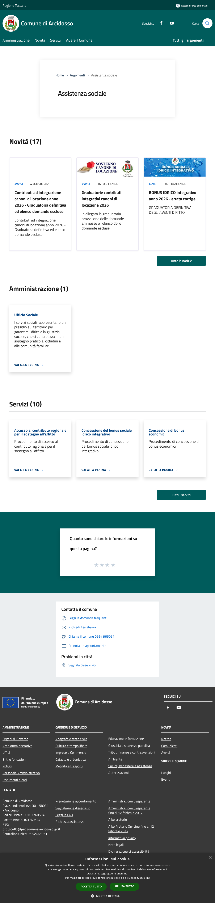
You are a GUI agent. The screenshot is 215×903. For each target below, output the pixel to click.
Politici (7, 766)
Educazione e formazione (126, 738)
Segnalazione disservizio (72, 808)
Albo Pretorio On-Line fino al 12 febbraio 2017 (131, 829)
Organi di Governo (15, 738)
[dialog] (107, 878)
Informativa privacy (122, 837)
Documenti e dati (15, 779)
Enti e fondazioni (14, 759)
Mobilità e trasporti (69, 766)
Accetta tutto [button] (91, 886)
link (148, 877)
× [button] (210, 857)
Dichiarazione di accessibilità (128, 851)
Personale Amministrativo (21, 772)
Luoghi (166, 772)
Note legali (116, 844)
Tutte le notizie (181, 260)
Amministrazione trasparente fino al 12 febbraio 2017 (129, 810)
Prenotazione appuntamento (75, 801)
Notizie (166, 738)
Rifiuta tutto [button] (124, 886)
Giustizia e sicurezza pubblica (129, 745)
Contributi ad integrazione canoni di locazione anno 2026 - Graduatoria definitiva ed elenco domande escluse (40, 202)
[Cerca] (207, 23)
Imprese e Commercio (70, 752)
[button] (107, 896)
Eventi (165, 779)
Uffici (6, 752)
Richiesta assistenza (69, 821)
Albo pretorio (117, 819)
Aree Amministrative (17, 745)
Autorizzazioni (118, 772)
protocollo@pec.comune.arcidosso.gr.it (31, 829)
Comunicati (169, 745)
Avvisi (18, 184)
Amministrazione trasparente (129, 801)
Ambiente (115, 759)
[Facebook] (159, 23)
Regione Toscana (14, 5)
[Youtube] (170, 23)
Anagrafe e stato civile (71, 738)
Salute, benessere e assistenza (130, 765)
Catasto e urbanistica (70, 759)
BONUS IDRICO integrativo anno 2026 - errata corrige (172, 195)
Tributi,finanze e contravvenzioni (131, 752)
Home (59, 75)
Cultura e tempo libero (71, 745)
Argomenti (77, 75)
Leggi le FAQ (64, 814)
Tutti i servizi (181, 494)
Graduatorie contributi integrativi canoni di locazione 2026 (101, 198)
